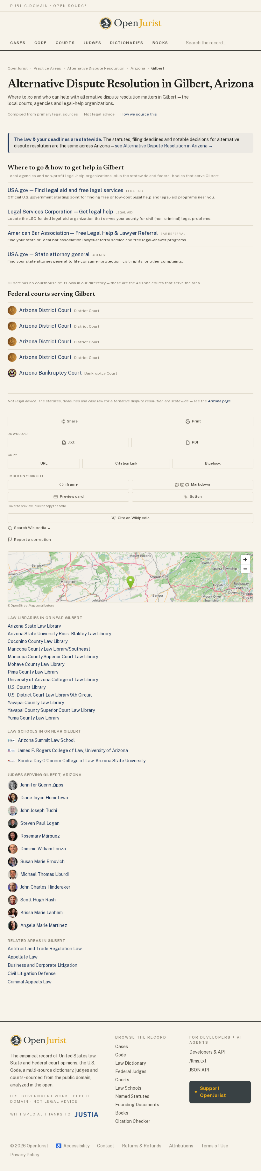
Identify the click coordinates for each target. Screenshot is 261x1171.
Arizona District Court (45, 310)
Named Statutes (132, 1096)
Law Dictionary (130, 1063)
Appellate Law (23, 956)
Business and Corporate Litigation (42, 965)
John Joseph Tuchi (38, 810)
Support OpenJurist (210, 1091)
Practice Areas (47, 68)
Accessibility (72, 1145)
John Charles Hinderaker (45, 887)
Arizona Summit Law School (46, 740)
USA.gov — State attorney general (49, 254)
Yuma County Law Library (33, 717)
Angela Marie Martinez (43, 925)
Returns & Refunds (141, 1145)
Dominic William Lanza (43, 848)
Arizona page (219, 401)
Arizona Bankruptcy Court (50, 373)
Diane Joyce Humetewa (44, 797)
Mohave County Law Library (36, 664)
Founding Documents (137, 1104)
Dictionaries (126, 43)
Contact (105, 1145)
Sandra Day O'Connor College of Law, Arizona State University (81, 760)
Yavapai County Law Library (36, 702)
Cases (17, 43)
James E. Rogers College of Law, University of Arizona (73, 750)
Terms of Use (214, 1145)
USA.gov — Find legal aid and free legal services (65, 190)
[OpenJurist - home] (130, 23)
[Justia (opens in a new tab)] (86, 1114)
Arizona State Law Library (34, 626)
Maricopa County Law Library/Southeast (49, 649)
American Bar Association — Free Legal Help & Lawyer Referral (83, 233)
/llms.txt (198, 1060)
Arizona (137, 68)
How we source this (139, 114)
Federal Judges (130, 1071)
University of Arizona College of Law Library (53, 679)
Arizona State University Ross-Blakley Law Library (59, 633)
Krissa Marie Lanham (41, 912)
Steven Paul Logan (40, 823)
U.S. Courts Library (27, 687)
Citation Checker (132, 1121)
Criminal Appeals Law (30, 981)
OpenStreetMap (23, 605)
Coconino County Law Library (37, 641)
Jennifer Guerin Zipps (41, 784)
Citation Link (126, 463)
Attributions (181, 1145)
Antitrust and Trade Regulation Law (45, 948)
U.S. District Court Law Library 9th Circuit (50, 694)
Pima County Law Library (33, 672)
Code (40, 43)
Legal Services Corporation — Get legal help (60, 212)
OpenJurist (18, 68)
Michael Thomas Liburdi (44, 874)
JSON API (199, 1069)
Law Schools (128, 1088)
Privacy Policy (24, 1154)
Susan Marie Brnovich (42, 861)
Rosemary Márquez (40, 836)
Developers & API (207, 1052)
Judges (92, 43)
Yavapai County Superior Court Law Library (51, 710)
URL (43, 463)
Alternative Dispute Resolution (95, 68)
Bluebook (213, 463)
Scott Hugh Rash (38, 899)
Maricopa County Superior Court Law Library (53, 656)
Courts (65, 43)
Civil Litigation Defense (32, 973)
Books (160, 43)
